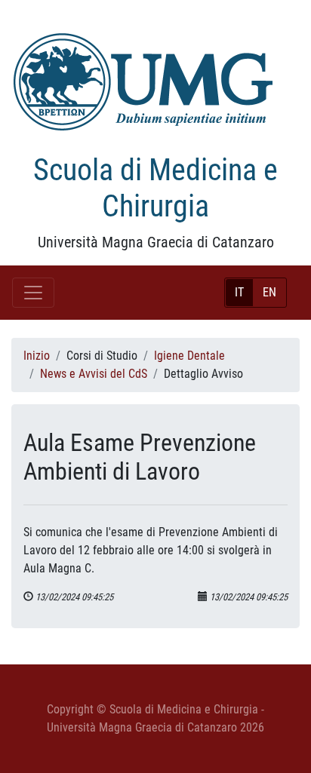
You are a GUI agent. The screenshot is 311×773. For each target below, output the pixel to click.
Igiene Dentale (189, 355)
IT (239, 292)
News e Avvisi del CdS (93, 374)
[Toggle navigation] (33, 293)
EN (269, 292)
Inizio (36, 355)
